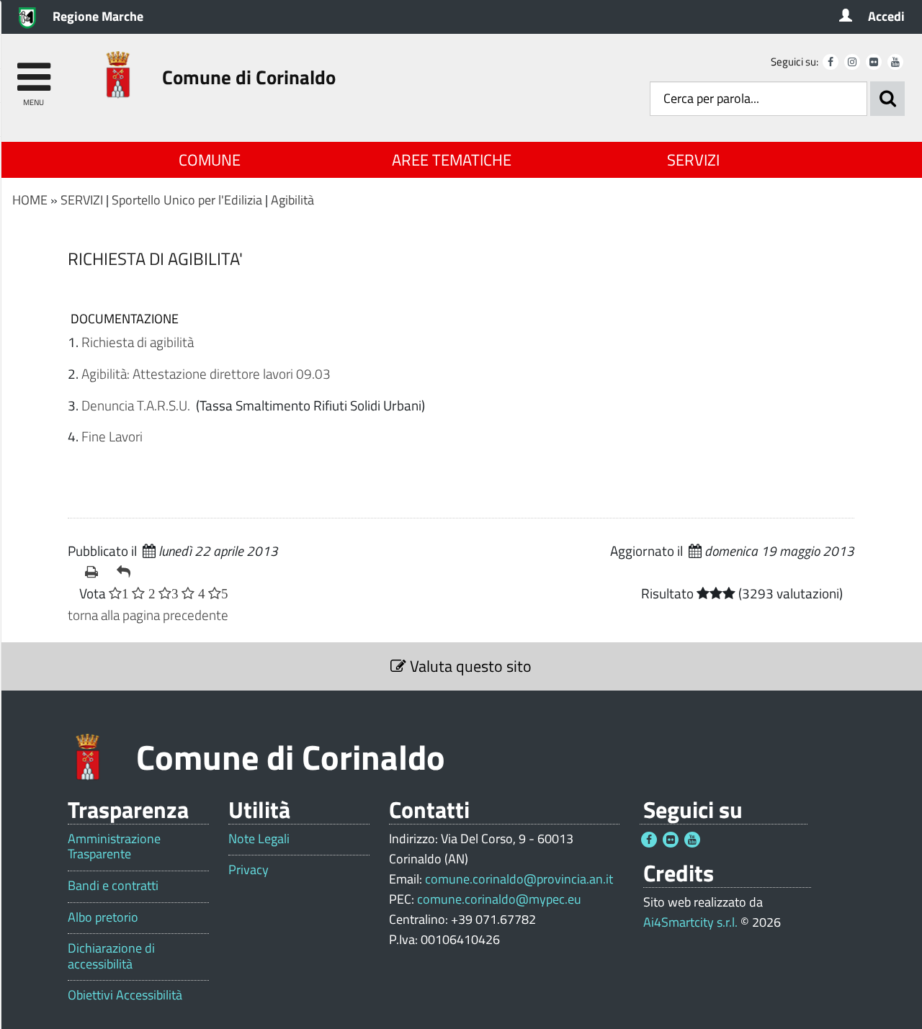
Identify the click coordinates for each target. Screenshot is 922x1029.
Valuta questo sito (469, 666)
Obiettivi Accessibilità (125, 995)
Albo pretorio (103, 917)
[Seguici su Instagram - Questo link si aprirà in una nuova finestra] (852, 62)
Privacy (248, 870)
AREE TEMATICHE (451, 159)
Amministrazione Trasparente (114, 846)
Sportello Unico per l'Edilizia (187, 200)
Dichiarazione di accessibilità (111, 955)
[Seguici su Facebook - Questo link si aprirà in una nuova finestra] (830, 62)
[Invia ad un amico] (127, 572)
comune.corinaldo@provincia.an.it (519, 879)
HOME (30, 200)
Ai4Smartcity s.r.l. (690, 922)
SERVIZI (693, 159)
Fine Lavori (112, 436)
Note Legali (259, 839)
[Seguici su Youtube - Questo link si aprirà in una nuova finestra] (895, 62)
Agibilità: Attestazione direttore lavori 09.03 (206, 373)
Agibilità (292, 200)
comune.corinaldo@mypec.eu (499, 899)
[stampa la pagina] (95, 572)
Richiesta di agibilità (137, 341)
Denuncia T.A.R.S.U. (137, 405)
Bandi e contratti (113, 886)
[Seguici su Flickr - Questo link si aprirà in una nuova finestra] (874, 62)
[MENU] (33, 70)
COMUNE (210, 159)
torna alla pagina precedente (148, 614)
